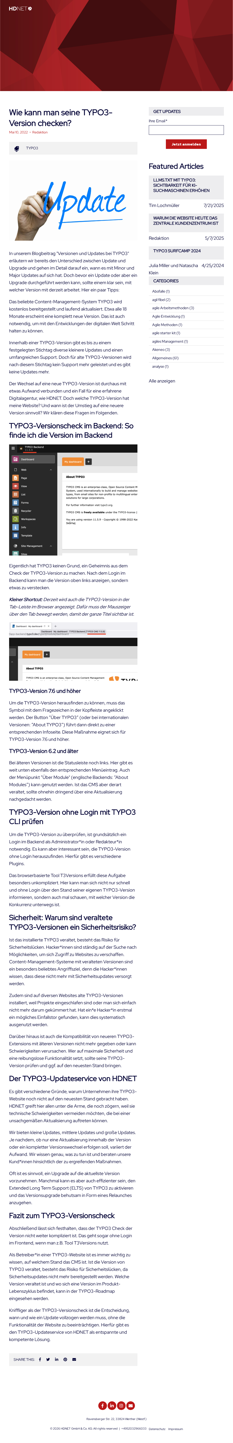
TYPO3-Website (68, 1255)
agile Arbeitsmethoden (173, 308)
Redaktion (40, 132)
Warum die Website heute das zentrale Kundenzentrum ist (185, 220)
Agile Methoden (167, 324)
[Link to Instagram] (121, 1405)
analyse (160, 366)
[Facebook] (40, 1360)
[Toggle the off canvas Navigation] (220, 9)
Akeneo (161, 349)
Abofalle (161, 291)
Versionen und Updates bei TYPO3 (93, 253)
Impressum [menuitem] (175, 1429)
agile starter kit (166, 333)
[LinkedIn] (56, 1360)
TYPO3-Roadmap (97, 1291)
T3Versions (71, 875)
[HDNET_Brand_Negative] (20, 9)
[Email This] (74, 1360)
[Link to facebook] (102, 1405)
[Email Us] (130, 1405)
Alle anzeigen (162, 381)
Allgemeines (165, 358)
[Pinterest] (65, 1360)
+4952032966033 (134, 1428)
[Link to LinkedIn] (112, 1405)
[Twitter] (48, 1360)
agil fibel (161, 299)
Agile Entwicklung (168, 316)
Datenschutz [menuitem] (157, 1429)
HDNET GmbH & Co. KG (76, 1428)
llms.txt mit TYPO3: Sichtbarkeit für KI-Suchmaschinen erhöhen (181, 185)
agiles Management (170, 341)
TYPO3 (32, 148)
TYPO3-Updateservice (41, 1332)
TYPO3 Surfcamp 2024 (177, 250)
